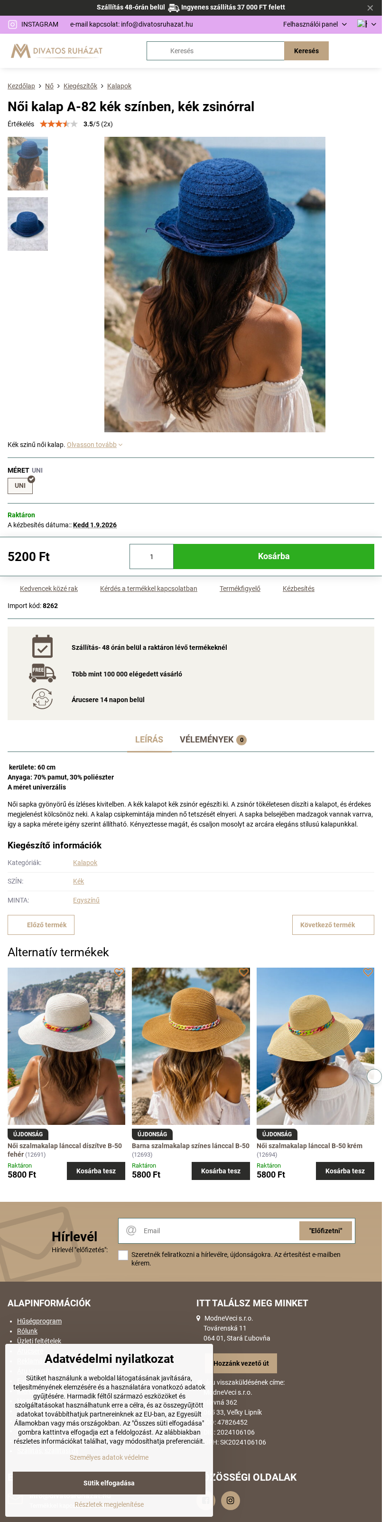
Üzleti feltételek (39, 1341)
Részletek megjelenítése (109, 1504)
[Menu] (370, 50)
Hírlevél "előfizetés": (80, 1250)
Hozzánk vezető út (241, 1363)
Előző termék (46, 925)
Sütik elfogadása (109, 1483)
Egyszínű (86, 900)
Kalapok (85, 862)
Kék (78, 881)
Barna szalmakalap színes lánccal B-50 (191, 1146)
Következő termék (327, 925)
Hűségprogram (39, 1321)
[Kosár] (347, 50)
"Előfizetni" (325, 1231)
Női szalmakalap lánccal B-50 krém (309, 1146)
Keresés (306, 51)
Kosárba (274, 556)
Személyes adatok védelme (109, 1457)
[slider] (59, 124)
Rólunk (27, 1331)
